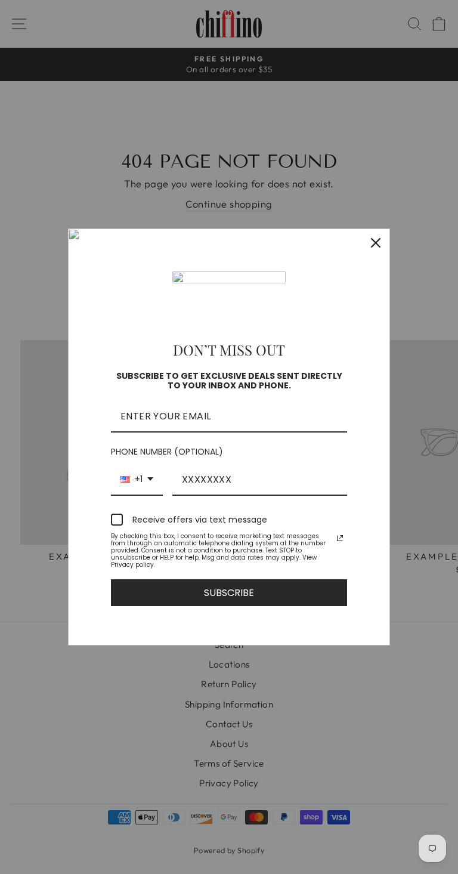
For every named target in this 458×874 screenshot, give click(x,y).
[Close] (375, 242)
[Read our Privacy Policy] (340, 538)
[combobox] (137, 480)
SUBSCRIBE (229, 593)
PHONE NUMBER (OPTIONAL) (167, 452)
